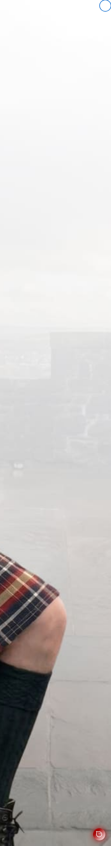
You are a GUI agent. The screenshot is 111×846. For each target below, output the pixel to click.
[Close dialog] (105, 5)
